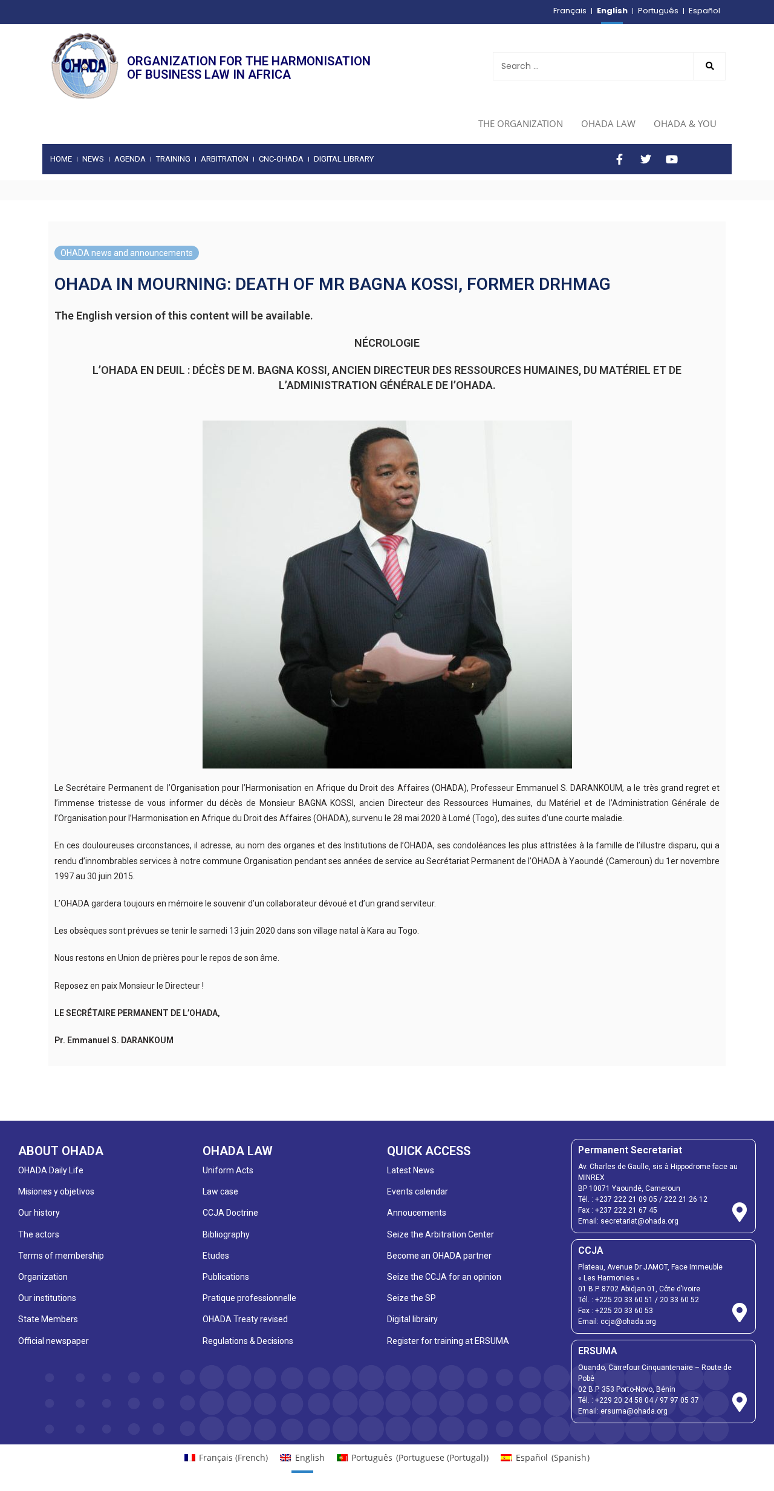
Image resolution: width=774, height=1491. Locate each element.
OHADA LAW (608, 123)
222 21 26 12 (685, 1199)
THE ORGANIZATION (520, 123)
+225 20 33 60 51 (624, 1300)
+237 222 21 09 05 (626, 1199)
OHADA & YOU (685, 123)
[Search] (709, 66)
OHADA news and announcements (126, 253)
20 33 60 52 (679, 1300)
